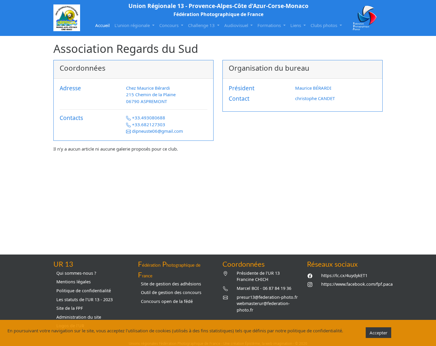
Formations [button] (269, 25)
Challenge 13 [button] (202, 25)
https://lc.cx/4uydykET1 (344, 275)
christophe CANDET (315, 98)
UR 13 (63, 264)
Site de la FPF (69, 308)
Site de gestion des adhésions (171, 284)
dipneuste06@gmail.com (157, 131)
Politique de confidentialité (83, 290)
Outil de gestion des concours (171, 292)
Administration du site (78, 317)
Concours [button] (169, 25)
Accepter (378, 333)
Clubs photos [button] (324, 25)
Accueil (103, 25)
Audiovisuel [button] (236, 25)
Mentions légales (73, 282)
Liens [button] (296, 25)
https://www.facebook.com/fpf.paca (357, 284)
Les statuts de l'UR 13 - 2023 (84, 299)
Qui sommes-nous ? (76, 273)
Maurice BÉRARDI (313, 88)
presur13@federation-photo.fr (267, 297)
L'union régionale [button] (132, 25)
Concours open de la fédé (167, 301)
